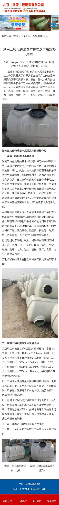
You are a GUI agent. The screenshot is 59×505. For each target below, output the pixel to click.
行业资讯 (25, 36)
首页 (15, 36)
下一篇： (7, 429)
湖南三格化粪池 (10, 161)
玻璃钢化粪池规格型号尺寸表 (28, 423)
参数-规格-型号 (40, 36)
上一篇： (7, 423)
